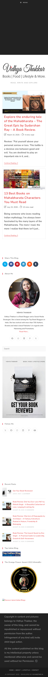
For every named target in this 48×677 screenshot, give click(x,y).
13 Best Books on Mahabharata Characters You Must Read (22, 197)
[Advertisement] (24, 30)
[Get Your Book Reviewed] (6, 492)
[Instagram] (18, 338)
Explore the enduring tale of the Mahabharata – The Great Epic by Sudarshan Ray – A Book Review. (23, 123)
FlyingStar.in (38, 674)
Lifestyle (26, 670)
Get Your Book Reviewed (23, 491)
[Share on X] (5, 264)
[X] (35, 338)
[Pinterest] (30, 338)
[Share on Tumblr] (35, 264)
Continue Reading (11, 163)
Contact (35, 670)
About (18, 670)
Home (11, 670)
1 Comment (26, 494)
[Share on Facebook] (11, 264)
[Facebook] (12, 338)
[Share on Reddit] (29, 264)
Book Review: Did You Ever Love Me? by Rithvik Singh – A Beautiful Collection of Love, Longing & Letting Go (29, 504)
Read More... (24, 331)
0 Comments (29, 510)
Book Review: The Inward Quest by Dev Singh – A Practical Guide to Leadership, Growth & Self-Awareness (29, 536)
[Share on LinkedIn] (23, 264)
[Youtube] (34, 430)
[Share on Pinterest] (17, 264)
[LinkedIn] (24, 338)
